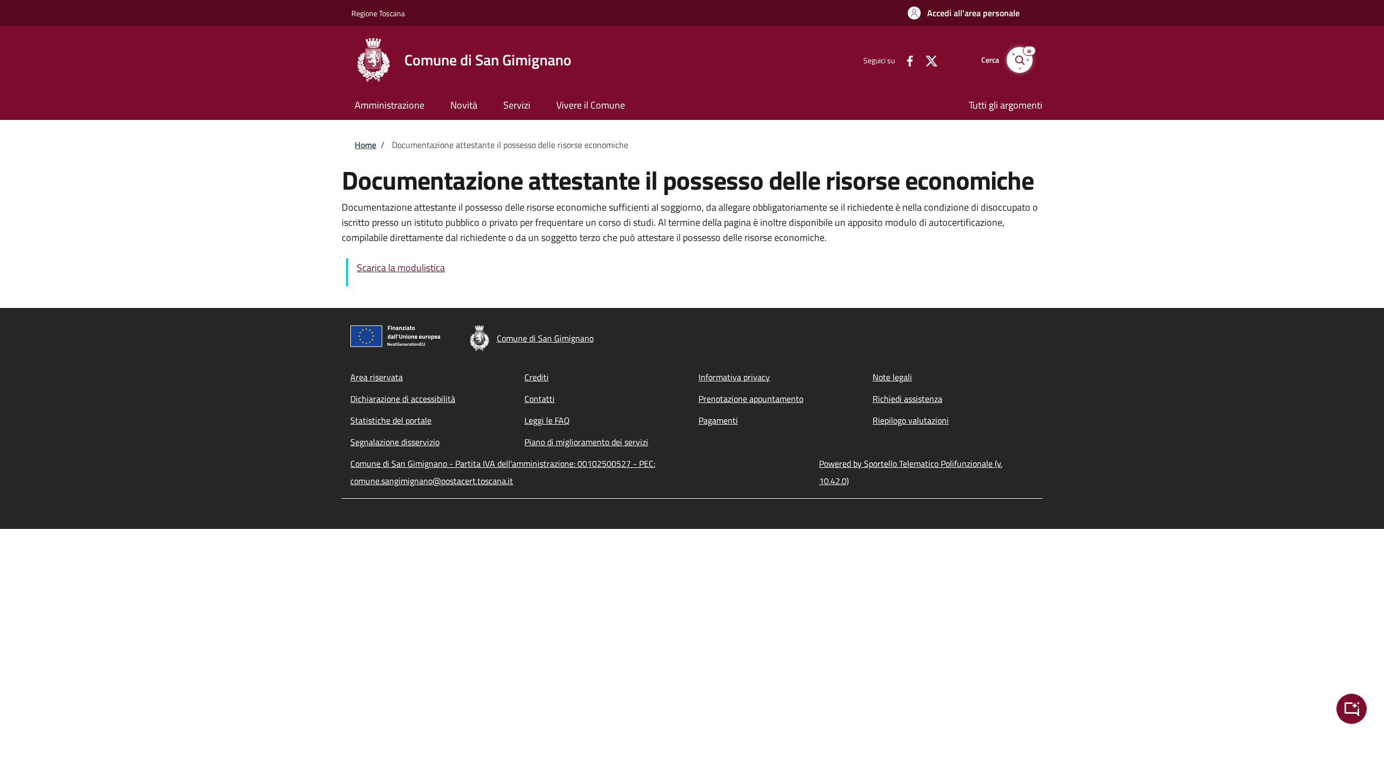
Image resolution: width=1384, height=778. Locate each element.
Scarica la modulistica (401, 267)
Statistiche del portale (390, 420)
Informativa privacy (734, 377)
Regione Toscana (378, 13)
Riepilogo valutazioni (911, 420)
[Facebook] (905, 59)
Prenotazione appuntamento (750, 398)
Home (365, 144)
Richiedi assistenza (907, 398)
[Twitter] (927, 59)
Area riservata (376, 377)
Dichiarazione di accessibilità (402, 398)
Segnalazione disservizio (395, 441)
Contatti (539, 398)
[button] (964, 13)
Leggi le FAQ (547, 420)
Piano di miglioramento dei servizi (586, 441)
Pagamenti (718, 420)
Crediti (536, 377)
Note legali (892, 377)
